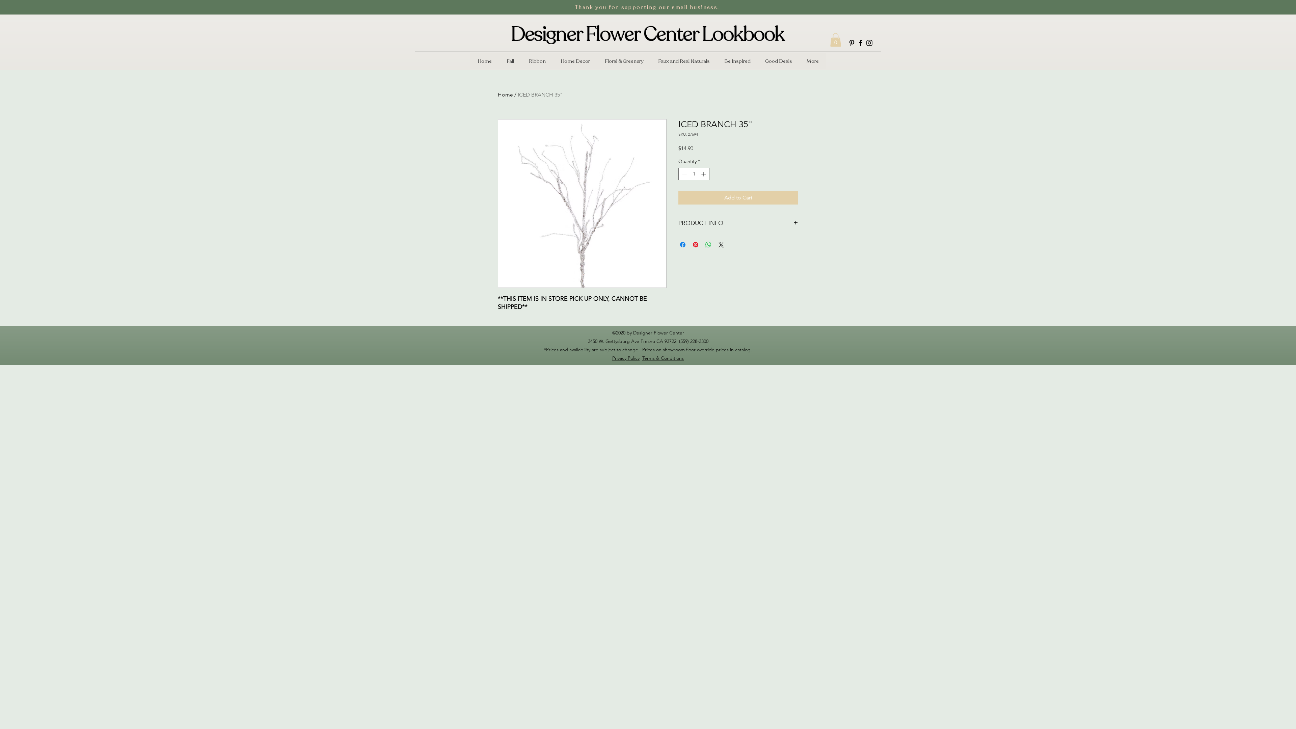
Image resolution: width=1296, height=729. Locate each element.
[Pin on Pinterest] (696, 245)
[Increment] (704, 174)
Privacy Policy (626, 358)
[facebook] (861, 43)
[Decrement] (683, 174)
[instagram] (869, 43)
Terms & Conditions (663, 358)
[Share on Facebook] (683, 245)
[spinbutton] (694, 174)
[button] (835, 40)
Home (505, 94)
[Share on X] (721, 245)
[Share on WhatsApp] (708, 245)
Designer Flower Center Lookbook (647, 34)
